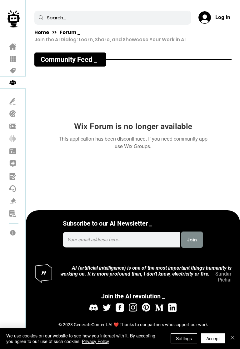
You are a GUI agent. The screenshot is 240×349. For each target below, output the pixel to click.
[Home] (13, 46)
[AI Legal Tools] (13, 201)
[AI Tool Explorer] (13, 59)
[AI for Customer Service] (13, 189)
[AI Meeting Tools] (13, 176)
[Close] (232, 338)
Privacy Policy (95, 341)
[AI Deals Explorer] (13, 71)
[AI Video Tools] (13, 126)
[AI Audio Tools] (13, 139)
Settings (184, 338)
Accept (213, 338)
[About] (13, 233)
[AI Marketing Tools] (13, 164)
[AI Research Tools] (13, 214)
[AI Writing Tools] (13, 101)
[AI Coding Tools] (13, 151)
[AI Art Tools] (13, 114)
